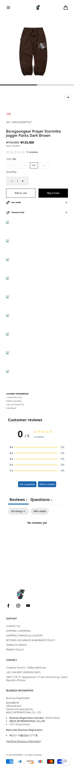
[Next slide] (68, 97)
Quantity (11, 172)
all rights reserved (33, 755)
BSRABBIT (18, 755)
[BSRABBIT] (37, 8)
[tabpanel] (37, 535)
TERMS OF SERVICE (16, 645)
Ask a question (27, 484)
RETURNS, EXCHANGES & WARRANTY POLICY (30, 640)
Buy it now (53, 193)
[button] (8, 7)
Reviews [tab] (18, 499)
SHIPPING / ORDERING (18, 630)
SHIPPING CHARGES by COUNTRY (24, 635)
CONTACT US (13, 626)
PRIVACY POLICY (15, 649)
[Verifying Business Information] (23, 741)
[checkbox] (40, 511)
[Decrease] (10, 181)
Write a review (47, 484)
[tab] (41, 500)
